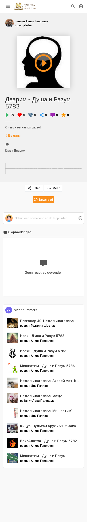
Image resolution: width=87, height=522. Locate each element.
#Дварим (12, 135)
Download (46, 199)
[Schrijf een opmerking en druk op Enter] (43, 218)
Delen (36, 188)
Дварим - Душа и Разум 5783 (38, 102)
